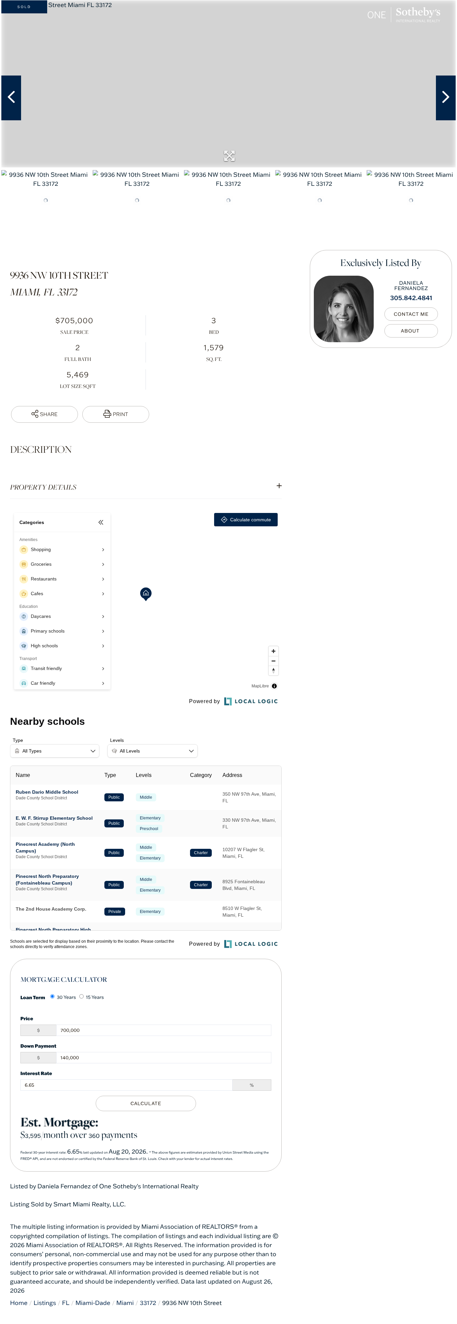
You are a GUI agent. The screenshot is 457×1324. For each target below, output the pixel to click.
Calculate (145, 1103)
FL (65, 1303)
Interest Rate (36, 1073)
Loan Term (32, 997)
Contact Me (411, 314)
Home (18, 1303)
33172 (148, 1303)
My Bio (411, 331)
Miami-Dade (92, 1303)
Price (26, 1018)
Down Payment (38, 1046)
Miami (125, 1303)
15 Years (95, 997)
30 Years (66, 997)
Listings (44, 1303)
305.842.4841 (411, 297)
